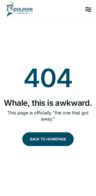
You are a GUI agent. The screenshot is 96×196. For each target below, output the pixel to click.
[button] (88, 9)
